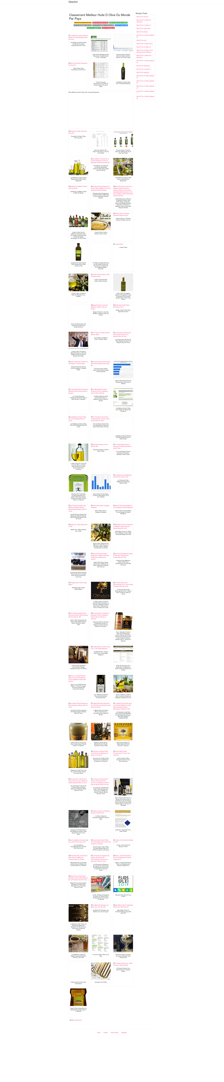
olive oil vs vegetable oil (94, 28)
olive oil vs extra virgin (121, 25)
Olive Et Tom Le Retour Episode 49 (145, 87)
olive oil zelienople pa (108, 28)
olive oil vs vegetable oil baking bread (103, 25)
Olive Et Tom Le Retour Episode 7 (145, 92)
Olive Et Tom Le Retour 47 (143, 69)
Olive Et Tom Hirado (142, 32)
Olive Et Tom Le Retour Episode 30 (145, 97)
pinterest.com (78, 991)
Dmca (99, 1004)
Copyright (124, 1004)
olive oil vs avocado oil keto (100, 22)
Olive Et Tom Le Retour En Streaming (143, 56)
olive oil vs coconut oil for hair (82, 22)
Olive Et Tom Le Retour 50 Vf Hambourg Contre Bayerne (144, 51)
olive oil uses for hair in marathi (118, 22)
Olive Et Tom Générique (143, 66)
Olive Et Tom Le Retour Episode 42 (145, 61)
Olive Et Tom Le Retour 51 (143, 25)
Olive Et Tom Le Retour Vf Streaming (143, 21)
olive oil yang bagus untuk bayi (82, 25)
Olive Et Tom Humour (142, 17)
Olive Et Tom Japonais (142, 72)
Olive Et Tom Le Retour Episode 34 (145, 76)
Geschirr (73, 2)
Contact (106, 1004)
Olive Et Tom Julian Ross (143, 28)
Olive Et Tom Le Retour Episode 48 (145, 36)
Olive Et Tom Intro (141, 40)
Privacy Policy (114, 1004)
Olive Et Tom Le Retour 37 (143, 47)
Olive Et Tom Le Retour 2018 (144, 43)
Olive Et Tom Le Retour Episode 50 (145, 82)
